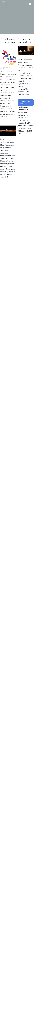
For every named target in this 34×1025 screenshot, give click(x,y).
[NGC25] (4, 5)
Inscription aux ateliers (25, 102)
